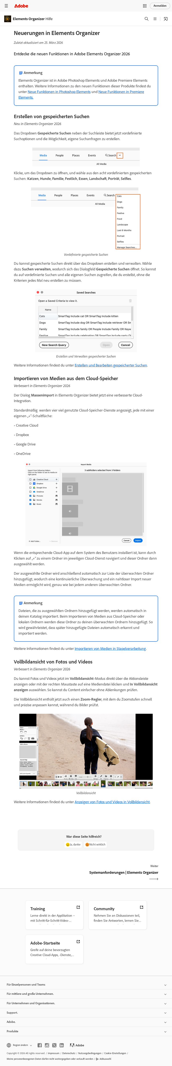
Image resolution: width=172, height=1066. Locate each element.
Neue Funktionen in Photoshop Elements (59, 91)
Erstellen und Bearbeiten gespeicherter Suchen (111, 365)
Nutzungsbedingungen (89, 1053)
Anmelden (160, 6)
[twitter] (54, 1045)
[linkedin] (62, 1045)
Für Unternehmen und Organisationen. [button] (31, 1003)
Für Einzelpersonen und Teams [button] (26, 984)
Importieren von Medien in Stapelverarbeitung (110, 648)
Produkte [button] (12, 1031)
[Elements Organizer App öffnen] (166, 19)
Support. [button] (12, 1012)
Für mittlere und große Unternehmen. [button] (30, 994)
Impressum (53, 1053)
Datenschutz (68, 1053)
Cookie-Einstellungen (115, 1053)
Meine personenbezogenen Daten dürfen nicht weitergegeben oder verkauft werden (50, 1058)
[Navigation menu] (6, 6)
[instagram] (47, 1045)
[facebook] (40, 1045)
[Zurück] (49, 876)
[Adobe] (21, 6)
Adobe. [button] (11, 1022)
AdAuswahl (105, 1058)
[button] (144, 6)
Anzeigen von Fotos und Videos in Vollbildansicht (112, 802)
